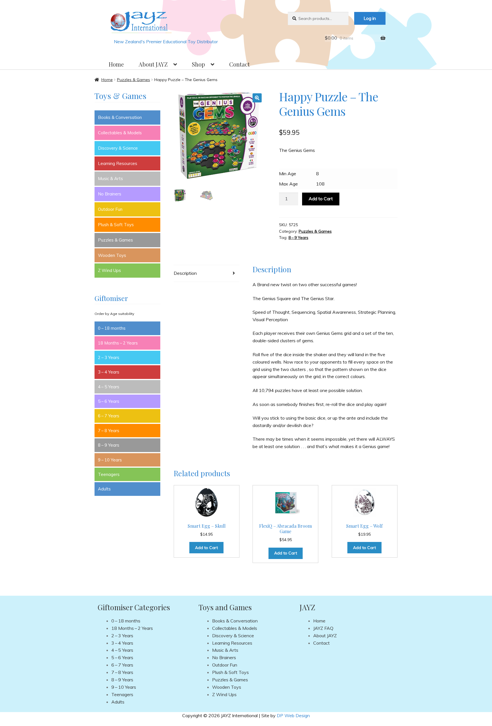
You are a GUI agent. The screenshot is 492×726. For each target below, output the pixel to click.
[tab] (206, 273)
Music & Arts (110, 178)
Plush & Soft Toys (116, 224)
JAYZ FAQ (323, 628)
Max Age (288, 184)
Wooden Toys (112, 255)
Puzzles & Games (133, 79)
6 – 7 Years (108, 415)
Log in (370, 18)
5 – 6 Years (108, 401)
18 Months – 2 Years (118, 343)
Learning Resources (117, 163)
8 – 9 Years (298, 237)
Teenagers (109, 474)
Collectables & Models (120, 132)
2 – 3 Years (108, 357)
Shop (198, 64)
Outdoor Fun (110, 209)
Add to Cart (321, 198)
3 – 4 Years (108, 372)
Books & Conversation (120, 117)
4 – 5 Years (108, 386)
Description (185, 273)
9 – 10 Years (110, 460)
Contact (239, 64)
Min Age (287, 173)
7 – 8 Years (108, 430)
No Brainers (109, 194)
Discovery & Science (118, 148)
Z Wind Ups (109, 270)
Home (116, 64)
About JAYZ (153, 64)
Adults (104, 489)
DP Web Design (293, 715)
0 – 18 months (112, 328)
